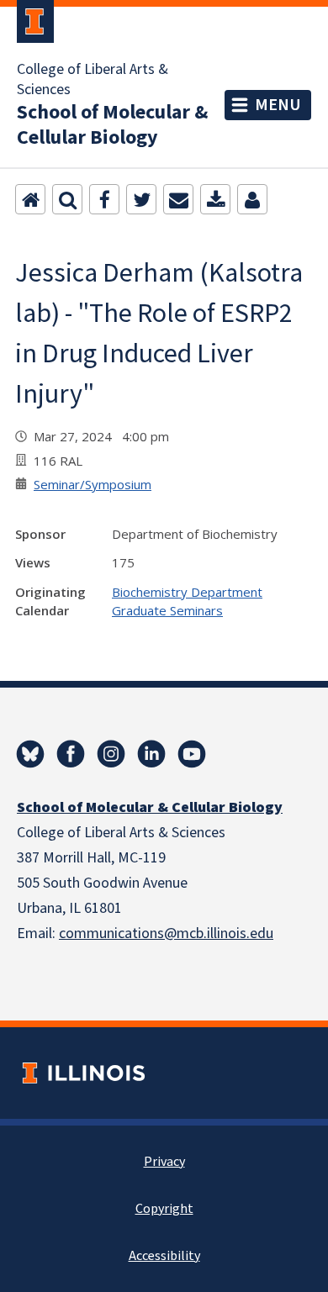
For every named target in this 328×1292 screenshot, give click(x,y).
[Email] (178, 199)
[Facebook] (104, 199)
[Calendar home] (30, 199)
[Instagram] (111, 754)
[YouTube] (191, 754)
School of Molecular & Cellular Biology (112, 125)
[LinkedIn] (151, 754)
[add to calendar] (215, 199)
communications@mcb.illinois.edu (166, 933)
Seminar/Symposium (92, 484)
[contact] (252, 199)
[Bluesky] (30, 754)
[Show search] (67, 199)
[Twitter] (141, 199)
